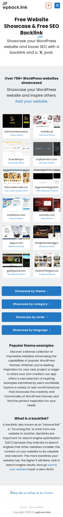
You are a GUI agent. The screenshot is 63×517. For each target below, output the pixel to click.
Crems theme (16, 135)
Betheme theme (16, 246)
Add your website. (31, 101)
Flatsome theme (47, 135)
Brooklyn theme (46, 163)
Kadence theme (47, 274)
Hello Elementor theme (47, 191)
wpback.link (15, 7)
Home (23, 507)
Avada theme (16, 218)
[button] (57, 5)
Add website (36, 507)
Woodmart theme (16, 274)
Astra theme (47, 218)
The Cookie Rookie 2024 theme (19, 191)
